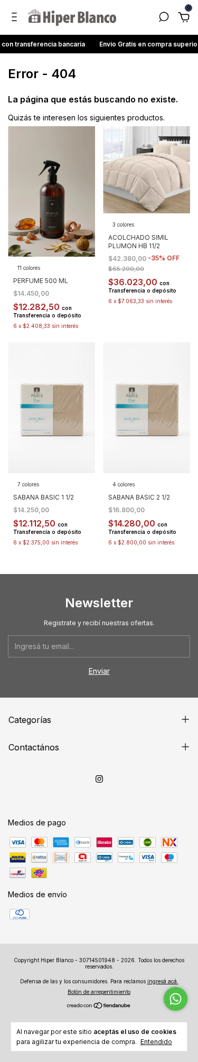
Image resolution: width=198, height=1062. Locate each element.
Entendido (156, 1042)
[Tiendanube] (99, 1006)
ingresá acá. (162, 981)
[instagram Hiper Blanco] (99, 779)
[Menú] (16, 18)
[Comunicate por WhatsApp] (175, 999)
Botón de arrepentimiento (99, 992)
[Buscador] (164, 18)
